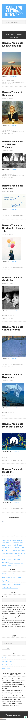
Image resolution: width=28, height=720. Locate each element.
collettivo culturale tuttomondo (14, 10)
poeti (4, 559)
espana (20, 545)
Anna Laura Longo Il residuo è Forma (11, 577)
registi (18, 559)
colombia (17, 542)
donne (10, 545)
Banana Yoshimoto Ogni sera (12, 93)
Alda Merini (4, 540)
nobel (15, 553)
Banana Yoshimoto (19, 82)
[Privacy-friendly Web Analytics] (3, 719)
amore (11, 456)
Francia (10, 547)
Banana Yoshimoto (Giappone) (12, 470)
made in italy (10, 550)
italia (4, 550)
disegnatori (5, 545)
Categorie (4, 597)
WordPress (15, 715)
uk (6, 565)
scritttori (5, 415)
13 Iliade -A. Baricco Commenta (10, 588)
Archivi (4, 640)
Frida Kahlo (14, 547)
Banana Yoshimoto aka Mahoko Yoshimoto (12, 144)
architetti (14, 540)
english (15, 544)
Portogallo (9, 559)
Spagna (16, 563)
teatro (19, 563)
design (21, 542)
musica (7, 553)
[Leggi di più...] (14, 76)
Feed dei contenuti (7, 661)
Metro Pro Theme (15, 714)
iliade (23, 547)
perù (24, 553)
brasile (4, 542)
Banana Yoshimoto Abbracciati (12, 187)
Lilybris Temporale (7, 581)
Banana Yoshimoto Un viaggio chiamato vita (13, 228)
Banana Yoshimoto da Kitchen (12, 279)
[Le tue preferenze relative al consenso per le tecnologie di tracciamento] (25, 717)
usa (13, 565)
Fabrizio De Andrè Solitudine (9, 574)
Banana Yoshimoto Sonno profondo (12, 328)
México (12, 553)
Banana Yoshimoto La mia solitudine (12, 44)
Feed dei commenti (7, 665)
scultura (11, 563)
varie (16, 565)
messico (15, 550)
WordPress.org (6, 668)
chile (12, 542)
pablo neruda (20, 553)
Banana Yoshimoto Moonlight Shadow (12, 425)
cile (14, 542)
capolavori (8, 542)
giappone (4, 83)
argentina (19, 540)
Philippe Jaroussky (5, 556)
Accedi (4, 658)
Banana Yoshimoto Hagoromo (12, 376)
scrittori (11, 80)
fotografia (4, 547)
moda (3, 553)
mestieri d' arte (21, 550)
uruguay (10, 565)
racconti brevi (17, 456)
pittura (19, 556)
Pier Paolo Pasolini (12, 556)
